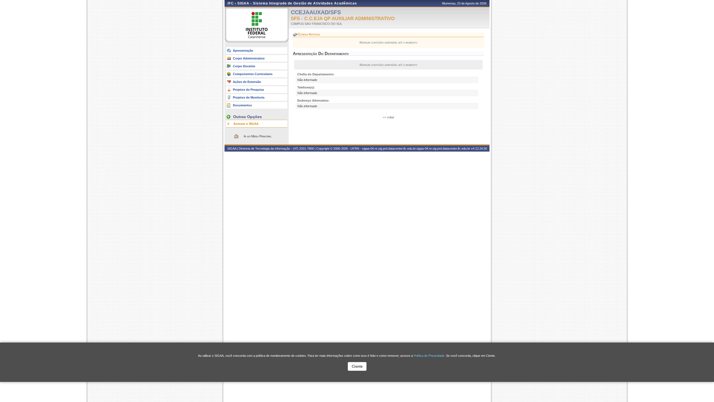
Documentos (242, 105)
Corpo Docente (244, 66)
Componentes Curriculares (252, 74)
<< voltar (388, 117)
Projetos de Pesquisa (248, 89)
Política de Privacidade (429, 355)
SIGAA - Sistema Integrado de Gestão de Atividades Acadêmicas (297, 3)
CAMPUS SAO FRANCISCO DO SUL (316, 23)
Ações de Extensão (247, 81)
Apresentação (243, 50)
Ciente (357, 366)
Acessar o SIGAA (246, 123)
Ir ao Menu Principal (258, 136)
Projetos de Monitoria (248, 97)
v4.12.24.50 (479, 148)
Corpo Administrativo (249, 58)
